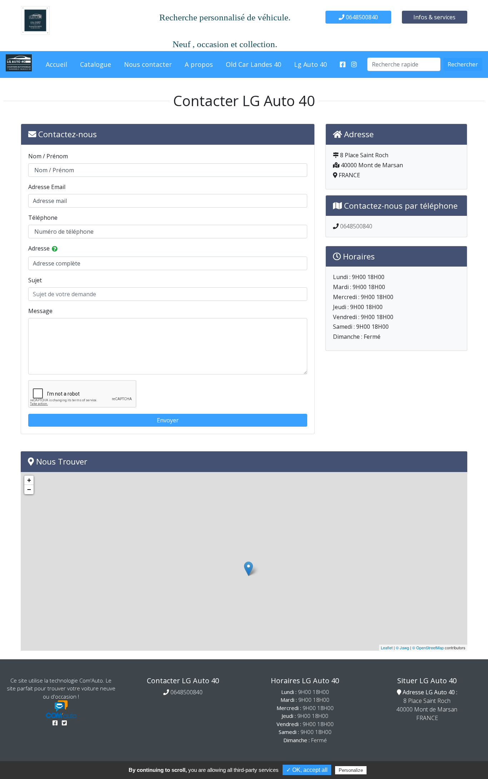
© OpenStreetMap (428, 647)
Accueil (56, 64)
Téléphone (43, 218)
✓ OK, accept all (307, 770)
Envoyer (168, 420)
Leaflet (387, 647)
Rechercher (463, 64)
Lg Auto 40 (310, 64)
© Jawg (402, 647)
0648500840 (361, 17)
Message (40, 311)
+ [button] (29, 480)
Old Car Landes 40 (253, 64)
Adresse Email (46, 187)
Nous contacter (148, 64)
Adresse (39, 248)
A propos (199, 64)
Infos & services (434, 17)
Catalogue (95, 64)
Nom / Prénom (48, 156)
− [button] (29, 489)
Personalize (351, 770)
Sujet (35, 280)
